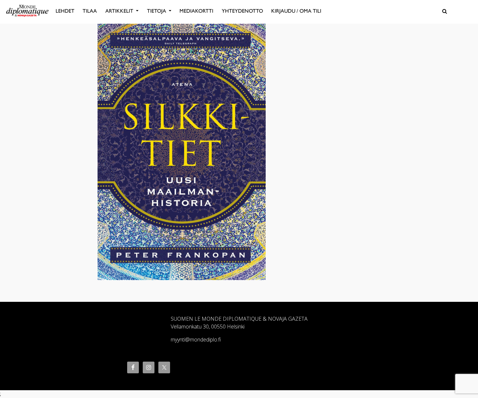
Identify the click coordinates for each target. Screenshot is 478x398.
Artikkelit (120, 11)
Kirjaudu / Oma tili (296, 11)
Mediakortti (196, 11)
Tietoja (157, 11)
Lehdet (65, 11)
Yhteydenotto (242, 11)
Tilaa (90, 11)
